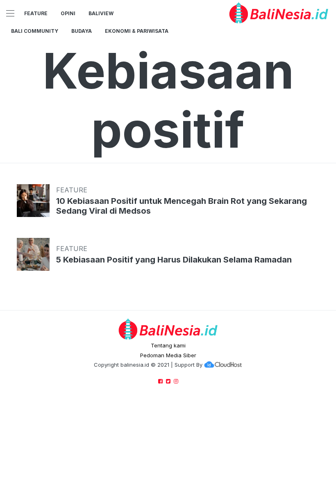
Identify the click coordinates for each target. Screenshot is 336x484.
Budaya (81, 31)
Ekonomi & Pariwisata (136, 31)
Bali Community (34, 31)
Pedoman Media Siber (168, 355)
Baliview (101, 13)
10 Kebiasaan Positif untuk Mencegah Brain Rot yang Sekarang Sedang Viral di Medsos (181, 206)
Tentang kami (168, 345)
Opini (68, 13)
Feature (36, 13)
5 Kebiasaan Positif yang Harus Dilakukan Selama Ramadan (174, 260)
